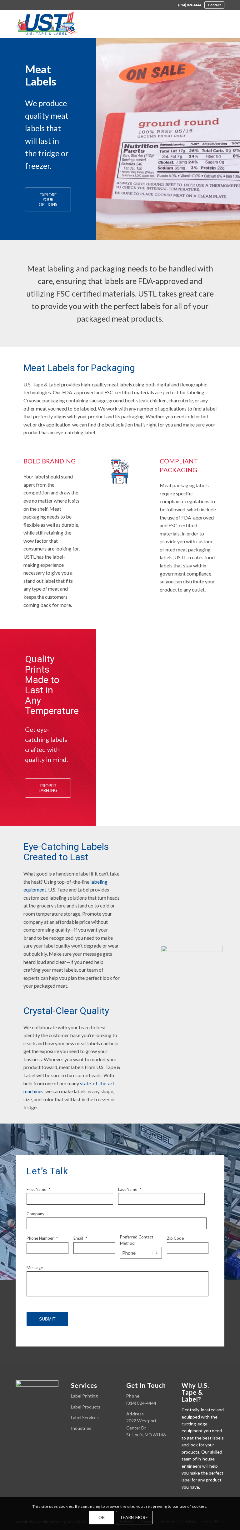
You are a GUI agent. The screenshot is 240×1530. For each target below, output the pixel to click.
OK (101, 1517)
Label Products (85, 1406)
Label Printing (84, 1395)
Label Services (85, 1417)
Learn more (134, 1517)
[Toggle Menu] (216, 22)
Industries (81, 1428)
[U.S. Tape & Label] (47, 24)
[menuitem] (189, 5)
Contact (214, 5)
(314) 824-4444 (189, 5)
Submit (47, 1318)
